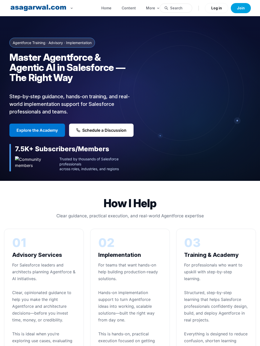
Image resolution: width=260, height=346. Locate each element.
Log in (216, 8)
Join (241, 8)
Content (129, 8)
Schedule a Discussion (104, 130)
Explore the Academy (37, 130)
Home (106, 8)
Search (176, 8)
